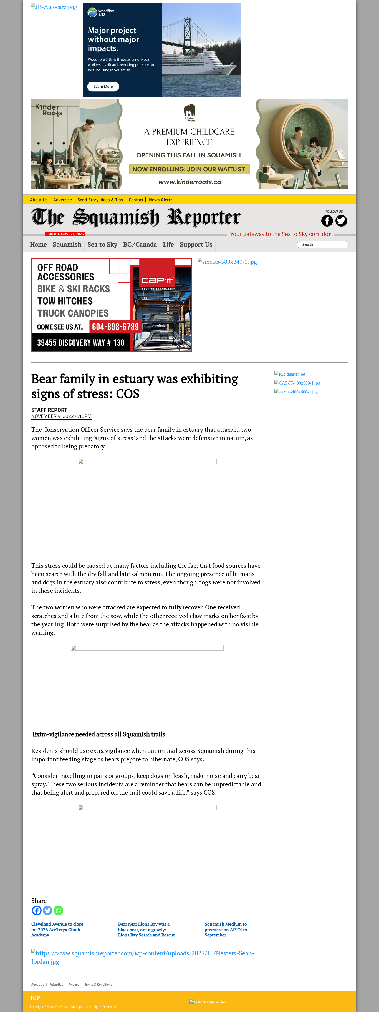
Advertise (56, 984)
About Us (37, 984)
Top (35, 998)
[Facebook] (37, 910)
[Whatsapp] (58, 910)
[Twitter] (47, 910)
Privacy (74, 984)
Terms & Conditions (98, 984)
